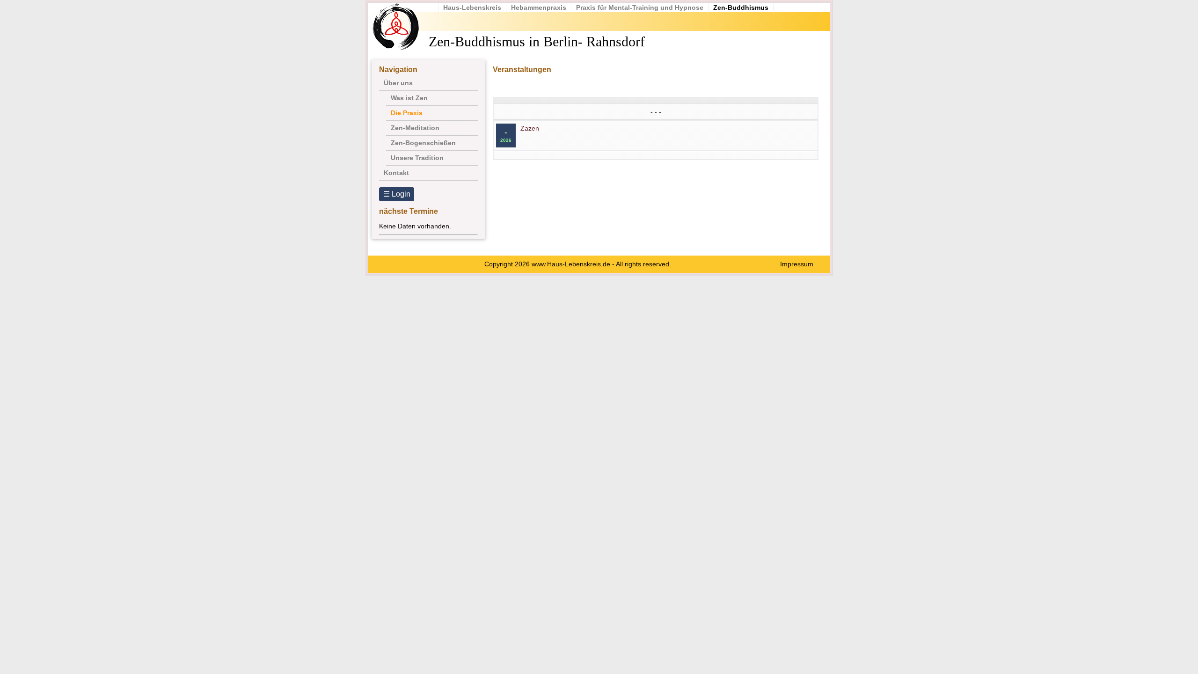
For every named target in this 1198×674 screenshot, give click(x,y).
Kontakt (396, 172)
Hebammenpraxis (538, 7)
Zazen (529, 128)
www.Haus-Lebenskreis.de (571, 264)
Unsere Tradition (417, 157)
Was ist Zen (409, 98)
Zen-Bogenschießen (423, 143)
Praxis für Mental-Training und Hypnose (639, 7)
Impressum (796, 264)
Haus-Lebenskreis (472, 7)
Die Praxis (407, 113)
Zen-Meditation (415, 128)
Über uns (398, 83)
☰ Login (396, 194)
